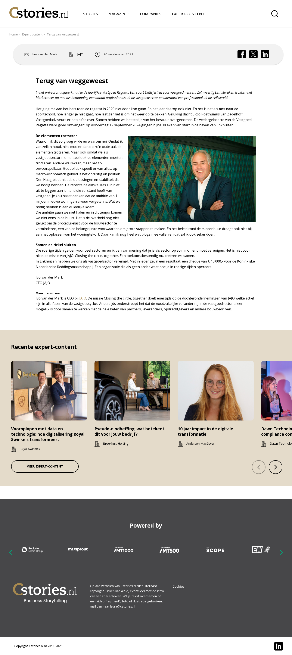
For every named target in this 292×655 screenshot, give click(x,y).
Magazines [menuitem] (118, 13)
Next (281, 552)
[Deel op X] (253, 54)
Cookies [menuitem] (178, 586)
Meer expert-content (45, 466)
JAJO (80, 54)
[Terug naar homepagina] (38, 10)
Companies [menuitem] (150, 13)
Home (13, 34)
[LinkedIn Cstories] (278, 646)
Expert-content (32, 34)
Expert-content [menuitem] (188, 13)
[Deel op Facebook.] (241, 54)
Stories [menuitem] (90, 13)
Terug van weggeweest (63, 34)
